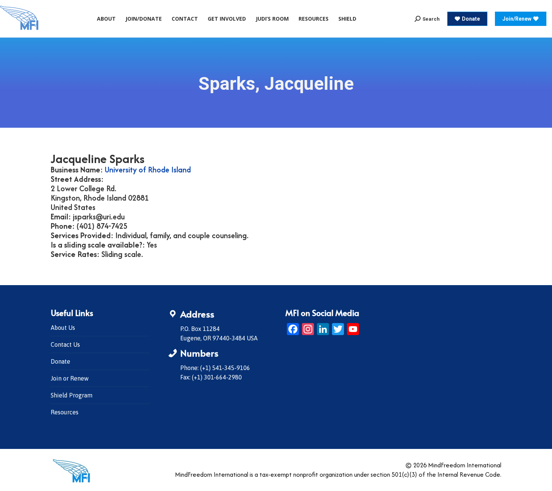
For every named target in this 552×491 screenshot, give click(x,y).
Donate (60, 361)
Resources (64, 412)
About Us (63, 327)
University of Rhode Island (148, 169)
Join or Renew (70, 378)
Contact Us (65, 344)
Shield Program (71, 395)
